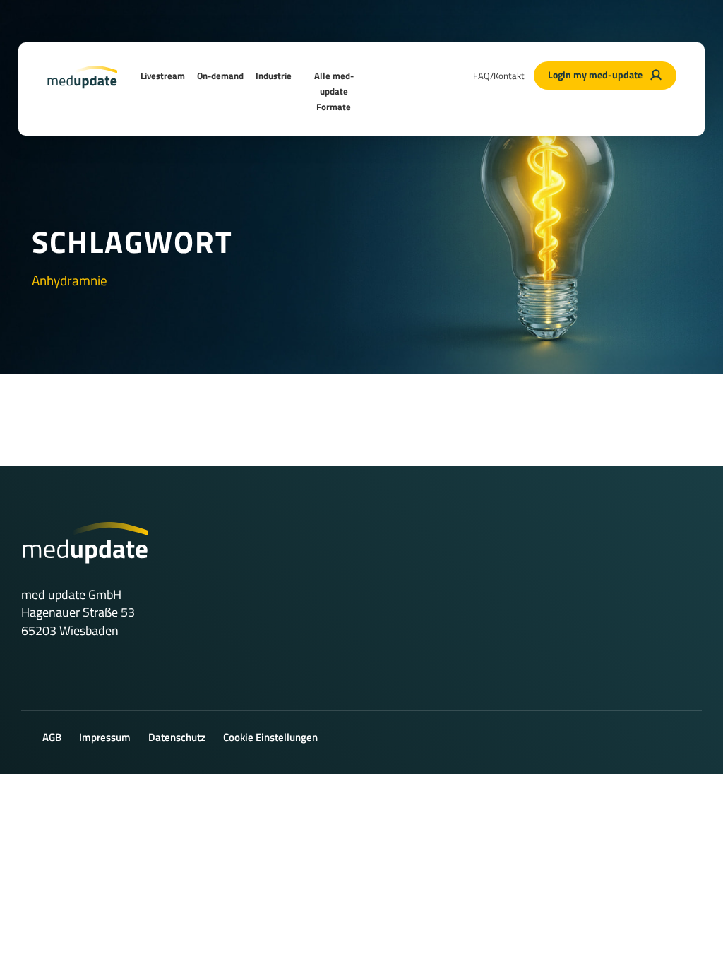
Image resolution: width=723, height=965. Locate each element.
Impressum (105, 737)
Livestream (163, 76)
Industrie (274, 76)
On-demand (220, 76)
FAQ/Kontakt (499, 76)
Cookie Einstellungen (270, 737)
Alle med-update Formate (334, 91)
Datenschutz (176, 737)
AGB (51, 737)
